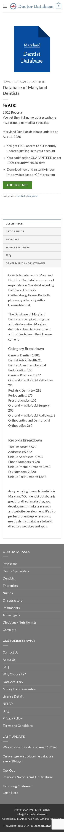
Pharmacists (11, 608)
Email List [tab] (12, 239)
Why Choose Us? (14, 674)
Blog (6, 711)
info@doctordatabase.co (32, 814)
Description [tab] (14, 223)
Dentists (38, 81)
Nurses (8, 593)
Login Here (10, 793)
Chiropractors (12, 600)
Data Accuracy (13, 682)
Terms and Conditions (18, 726)
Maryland (32, 195)
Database (21, 81)
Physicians (10, 564)
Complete (9, 630)
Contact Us (10, 652)
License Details (13, 696)
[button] (5, 6)
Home (7, 81)
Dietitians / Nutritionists (19, 622)
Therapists (10, 586)
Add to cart (17, 185)
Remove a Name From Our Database (28, 777)
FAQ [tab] (8, 255)
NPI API (8, 704)
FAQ (6, 667)
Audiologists (11, 615)
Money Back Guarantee (19, 689)
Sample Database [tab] (18, 247)
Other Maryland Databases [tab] (25, 263)
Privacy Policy (12, 718)
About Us (9, 660)
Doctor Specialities (16, 571)
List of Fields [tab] (15, 231)
